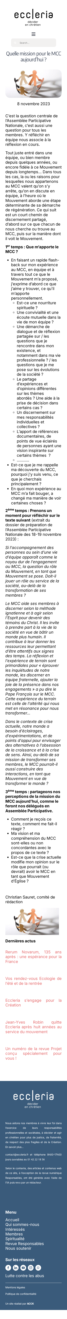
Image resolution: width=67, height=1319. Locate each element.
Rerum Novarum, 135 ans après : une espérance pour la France (33, 957)
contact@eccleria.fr (17, 1154)
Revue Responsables (24, 1243)
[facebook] (8, 1268)
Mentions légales (15, 1287)
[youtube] (23, 1268)
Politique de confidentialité (20, 1293)
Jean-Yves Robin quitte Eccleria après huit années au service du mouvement (33, 1027)
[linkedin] (16, 1268)
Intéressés (15, 1229)
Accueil (12, 1219)
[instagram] (31, 1268)
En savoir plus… (14, 1146)
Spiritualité (14, 1238)
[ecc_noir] (33, 5)
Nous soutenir (18, 1248)
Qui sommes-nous (22, 1224)
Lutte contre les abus (24, 1275)
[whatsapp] (38, 1268)
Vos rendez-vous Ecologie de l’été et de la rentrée (33, 981)
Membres (14, 1234)
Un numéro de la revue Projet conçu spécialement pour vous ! (33, 1053)
